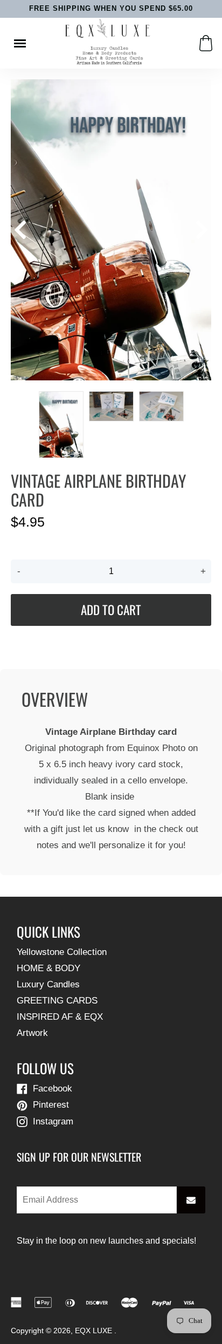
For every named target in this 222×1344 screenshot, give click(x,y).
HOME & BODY (48, 968)
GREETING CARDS (57, 1000)
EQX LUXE (94, 1331)
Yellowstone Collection (62, 952)
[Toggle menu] (20, 43)
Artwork (32, 1033)
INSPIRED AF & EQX (60, 1017)
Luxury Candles (48, 984)
